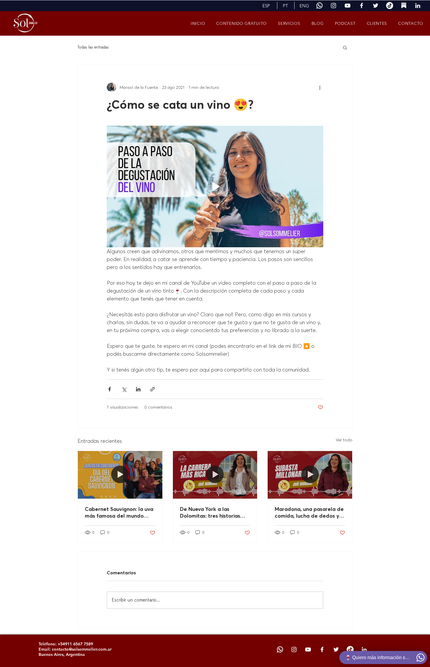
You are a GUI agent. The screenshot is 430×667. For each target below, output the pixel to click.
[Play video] (215, 186)
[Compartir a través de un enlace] (152, 389)
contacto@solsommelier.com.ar (81, 649)
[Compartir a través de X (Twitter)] (124, 389)
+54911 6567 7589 (75, 644)
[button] (266, 5)
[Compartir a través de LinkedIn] (138, 389)
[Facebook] (361, 5)
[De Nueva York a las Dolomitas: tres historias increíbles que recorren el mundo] (215, 474)
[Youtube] (347, 5)
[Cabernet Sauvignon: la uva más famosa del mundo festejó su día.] (120, 474)
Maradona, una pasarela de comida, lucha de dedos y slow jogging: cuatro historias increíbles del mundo (309, 512)
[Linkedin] (417, 5)
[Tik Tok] (389, 5)
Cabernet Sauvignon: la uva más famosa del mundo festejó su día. (119, 512)
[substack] (403, 5)
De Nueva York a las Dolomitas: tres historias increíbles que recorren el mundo (212, 512)
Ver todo (344, 440)
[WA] (319, 5)
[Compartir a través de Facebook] (109, 389)
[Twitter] (375, 5)
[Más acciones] (319, 87)
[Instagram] (333, 5)
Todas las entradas (93, 47)
